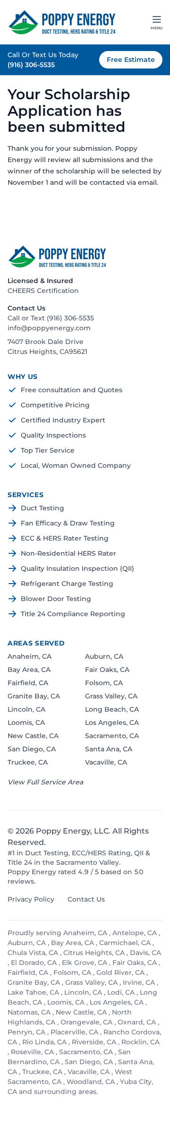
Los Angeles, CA (112, 722)
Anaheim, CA (29, 656)
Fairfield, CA (28, 683)
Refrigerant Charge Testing (67, 583)
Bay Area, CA (29, 669)
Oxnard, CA (138, 1022)
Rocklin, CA (140, 1042)
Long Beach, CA (112, 709)
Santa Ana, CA (108, 749)
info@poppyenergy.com (49, 328)
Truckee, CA (28, 762)
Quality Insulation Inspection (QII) (77, 568)
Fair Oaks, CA (107, 669)
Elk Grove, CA (85, 962)
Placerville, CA (75, 1032)
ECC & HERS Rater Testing (65, 538)
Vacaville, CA (106, 762)
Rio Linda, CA (45, 1042)
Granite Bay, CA (34, 696)
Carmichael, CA (126, 942)
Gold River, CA (121, 972)
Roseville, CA (33, 1052)
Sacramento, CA (112, 735)
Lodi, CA (121, 992)
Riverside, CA (95, 1042)
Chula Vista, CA (34, 952)
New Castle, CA (33, 735)
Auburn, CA (104, 656)
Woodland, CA (92, 1081)
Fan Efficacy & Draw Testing (68, 523)
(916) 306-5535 (31, 64)
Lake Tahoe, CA (34, 992)
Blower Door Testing (56, 598)
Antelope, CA (135, 933)
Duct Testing (42, 508)
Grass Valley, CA (111, 696)
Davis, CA (145, 952)
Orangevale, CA (87, 1022)
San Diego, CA (32, 749)
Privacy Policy (31, 899)
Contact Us (86, 899)
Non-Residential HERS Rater (68, 553)
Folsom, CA (104, 683)
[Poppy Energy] (62, 22)
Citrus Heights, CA (95, 952)
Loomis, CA (26, 722)
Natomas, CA (30, 1012)
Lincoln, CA (26, 709)
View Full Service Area (45, 782)
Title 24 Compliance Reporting (73, 614)
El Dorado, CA (35, 962)
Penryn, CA (27, 1032)
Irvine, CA (140, 982)
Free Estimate (131, 59)
